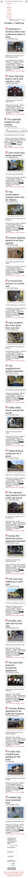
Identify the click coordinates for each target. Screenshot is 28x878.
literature (9, 7)
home (5, 872)
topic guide (16, 872)
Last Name (10, 856)
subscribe (9, 14)
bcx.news (9, 3)
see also (9, 18)
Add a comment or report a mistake (15, 71)
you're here (9, 16)
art (9, 5)
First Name (10, 852)
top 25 (22, 872)
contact (10, 872)
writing (16, 874)
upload (9, 875)
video (11, 874)
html (13, 863)
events (9, 11)
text (13, 865)
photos (9, 9)
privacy (19, 875)
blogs (20, 874)
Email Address (11, 847)
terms (13, 875)
